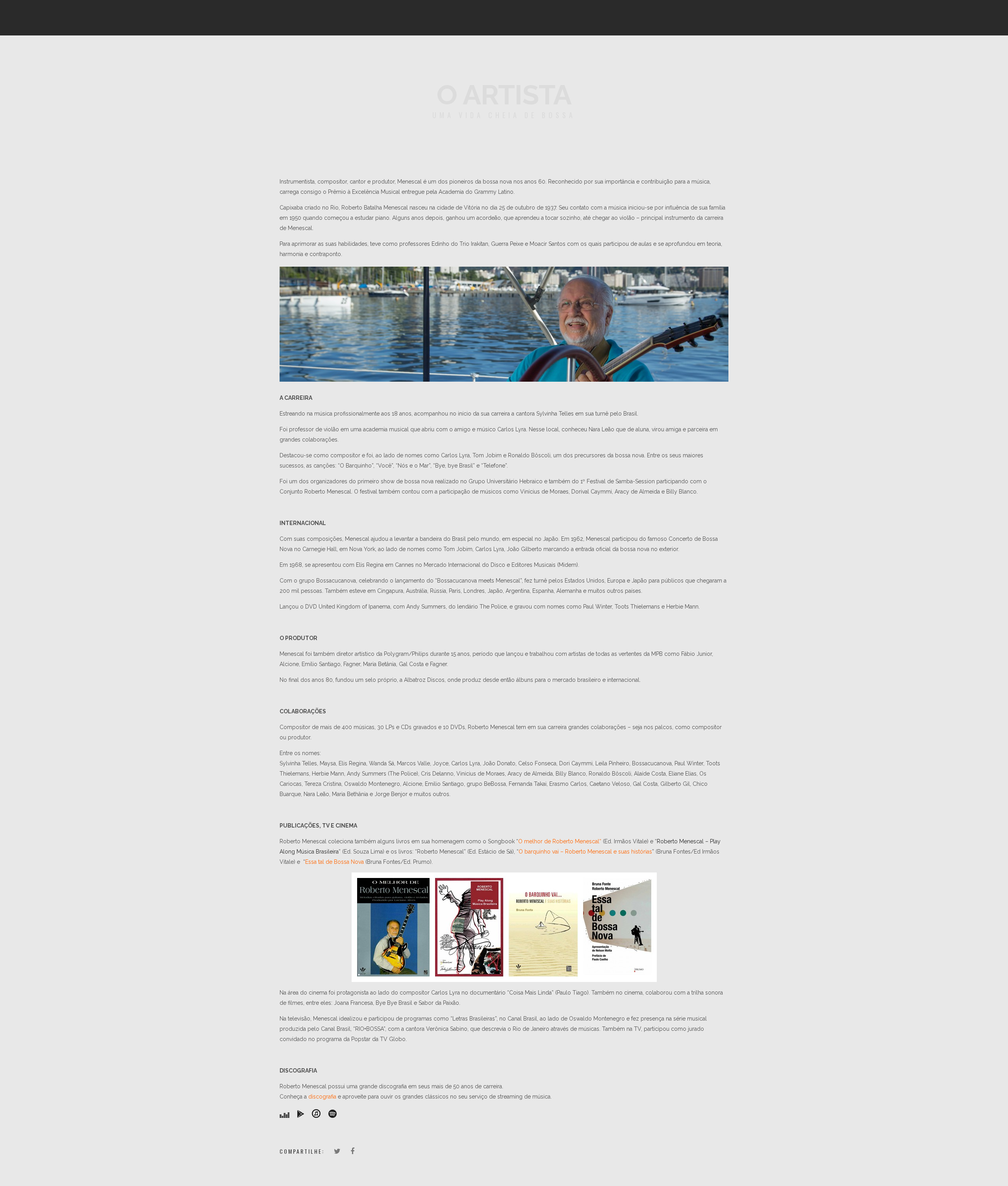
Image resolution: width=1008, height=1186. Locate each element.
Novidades (606, 53)
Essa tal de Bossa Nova (334, 862)
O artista (391, 53)
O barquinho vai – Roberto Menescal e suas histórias (585, 851)
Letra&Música (556, 53)
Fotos (477, 53)
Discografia (436, 53)
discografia (322, 1096)
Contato (649, 53)
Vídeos (510, 53)
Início (354, 53)
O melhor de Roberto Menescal (558, 841)
